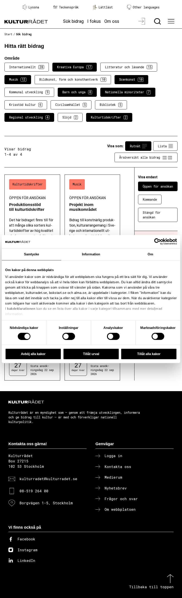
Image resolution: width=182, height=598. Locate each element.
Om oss (111, 21)
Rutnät (135, 146)
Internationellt (26, 67)
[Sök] (158, 21)
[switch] (68, 336)
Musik (17, 79)
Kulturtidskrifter (109, 117)
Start (8, 34)
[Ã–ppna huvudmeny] (171, 21)
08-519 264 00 (34, 491)
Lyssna (33, 7)
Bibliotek (110, 105)
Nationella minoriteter (127, 92)
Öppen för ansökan (158, 186)
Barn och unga (76, 92)
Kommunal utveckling (28, 92)
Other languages (146, 7)
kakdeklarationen (21, 309)
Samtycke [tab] (31, 254)
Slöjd (69, 117)
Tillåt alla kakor (148, 354)
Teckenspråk (69, 7)
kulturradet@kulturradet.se (48, 478)
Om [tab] (150, 254)
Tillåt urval (91, 354)
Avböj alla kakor (33, 354)
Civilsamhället (70, 105)
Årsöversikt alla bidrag (139, 157)
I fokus (94, 21)
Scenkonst (130, 79)
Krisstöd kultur (25, 105)
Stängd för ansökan (151, 214)
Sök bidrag (73, 21)
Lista (162, 146)
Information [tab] (91, 254)
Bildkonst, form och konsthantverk (72, 79)
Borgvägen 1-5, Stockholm (46, 503)
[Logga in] (142, 21)
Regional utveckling (28, 117)
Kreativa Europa (74, 67)
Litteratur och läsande (128, 67)
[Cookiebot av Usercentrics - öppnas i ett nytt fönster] (157, 241)
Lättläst (106, 7)
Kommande (150, 199)
